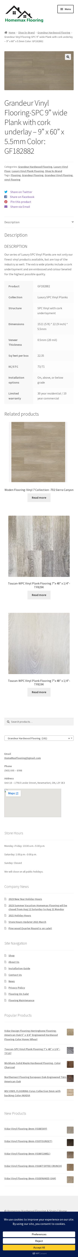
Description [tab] (12, 222)
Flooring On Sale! (19, 994)
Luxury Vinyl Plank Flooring (28, 171)
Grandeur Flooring (32, 175)
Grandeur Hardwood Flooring (53, 32)
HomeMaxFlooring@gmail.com (22, 758)
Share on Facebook (22, 197)
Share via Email (20, 206)
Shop (12, 955)
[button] (68, 57)
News (12, 981)
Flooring (16, 175)
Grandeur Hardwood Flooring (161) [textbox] (38, 738)
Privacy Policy (17, 987)
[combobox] (39, 738)
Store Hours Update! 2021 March (27, 922)
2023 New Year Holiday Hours (25, 899)
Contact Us (15, 974)
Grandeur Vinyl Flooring (59, 175)
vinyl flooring (12, 179)
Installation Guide (19, 968)
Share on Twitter (21, 192)
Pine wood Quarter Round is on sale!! (30, 928)
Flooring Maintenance (21, 1000)
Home (12, 32)
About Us (14, 962)
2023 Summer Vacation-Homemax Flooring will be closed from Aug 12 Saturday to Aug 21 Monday (38, 907)
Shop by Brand (26, 32)
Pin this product (20, 202)
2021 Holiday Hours (20, 915)
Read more (39, 497)
